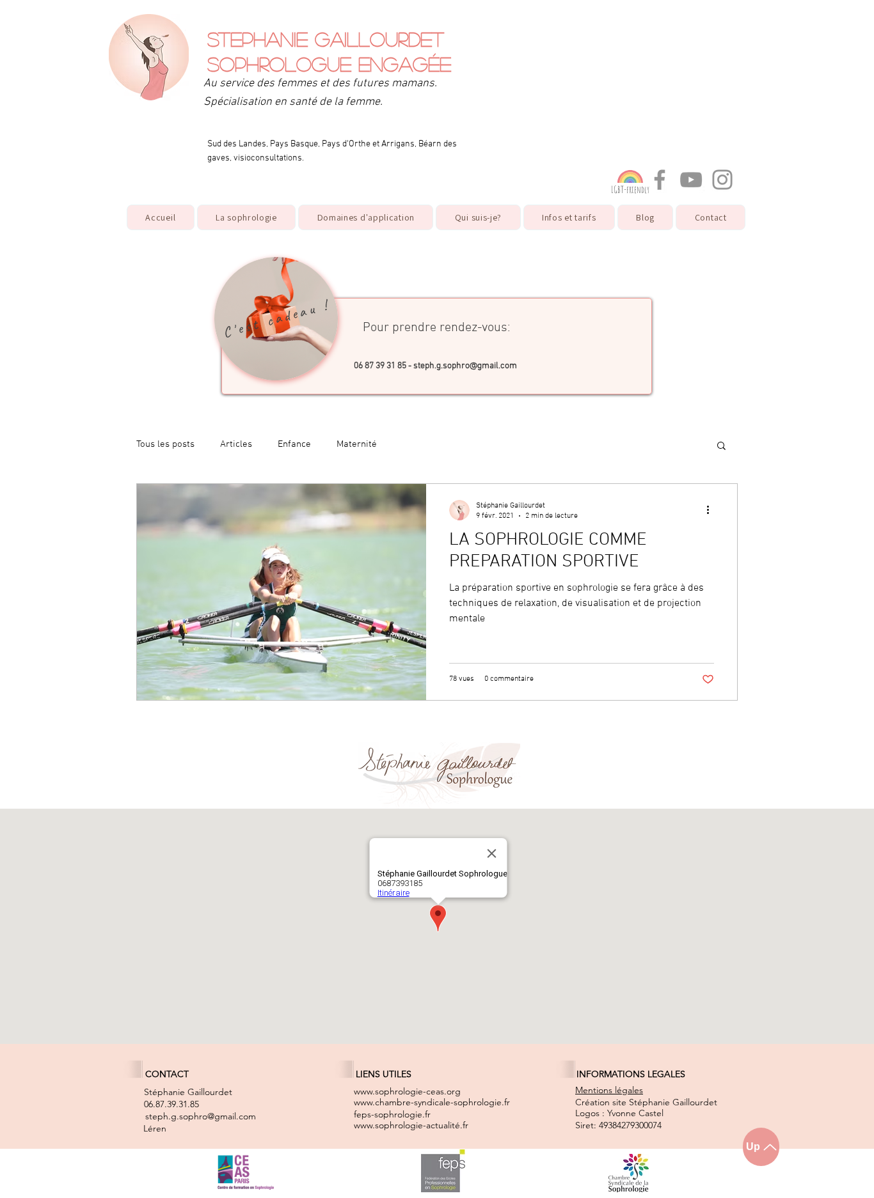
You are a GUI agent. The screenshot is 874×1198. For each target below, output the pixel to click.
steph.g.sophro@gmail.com (465, 366)
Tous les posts (165, 444)
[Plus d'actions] (712, 510)
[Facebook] (659, 179)
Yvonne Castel (635, 1113)
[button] (365, 217)
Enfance (294, 444)
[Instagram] (722, 179)
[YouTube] (691, 179)
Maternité (357, 444)
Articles (236, 444)
